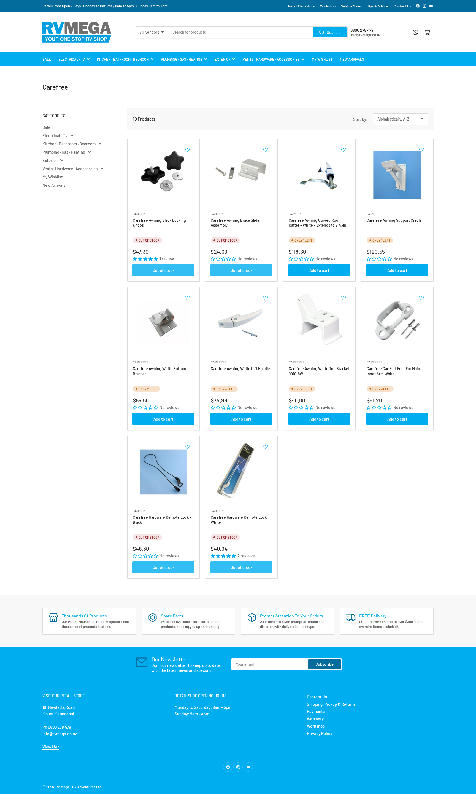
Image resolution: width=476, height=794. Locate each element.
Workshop (328, 6)
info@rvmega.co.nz (59, 733)
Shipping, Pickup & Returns (331, 704)
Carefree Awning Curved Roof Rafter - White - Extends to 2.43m (317, 223)
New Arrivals (352, 59)
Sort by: (360, 119)
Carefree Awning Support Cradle (394, 220)
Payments (316, 711)
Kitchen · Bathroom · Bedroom (123, 59)
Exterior (223, 59)
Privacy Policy (319, 733)
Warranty (315, 718)
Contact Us (402, 6)
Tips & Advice (377, 6)
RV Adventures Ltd (86, 787)
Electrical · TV (71, 59)
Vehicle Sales (351, 6)
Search (333, 32)
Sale (46, 59)
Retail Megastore (301, 6)
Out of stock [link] (164, 270)
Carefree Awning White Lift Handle (240, 368)
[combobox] (257, 32)
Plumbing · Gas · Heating (181, 59)
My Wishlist (322, 59)
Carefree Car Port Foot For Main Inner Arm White (393, 371)
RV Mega (62, 787)
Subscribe (324, 664)
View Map (51, 746)
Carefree (140, 214)
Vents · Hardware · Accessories (271, 59)
